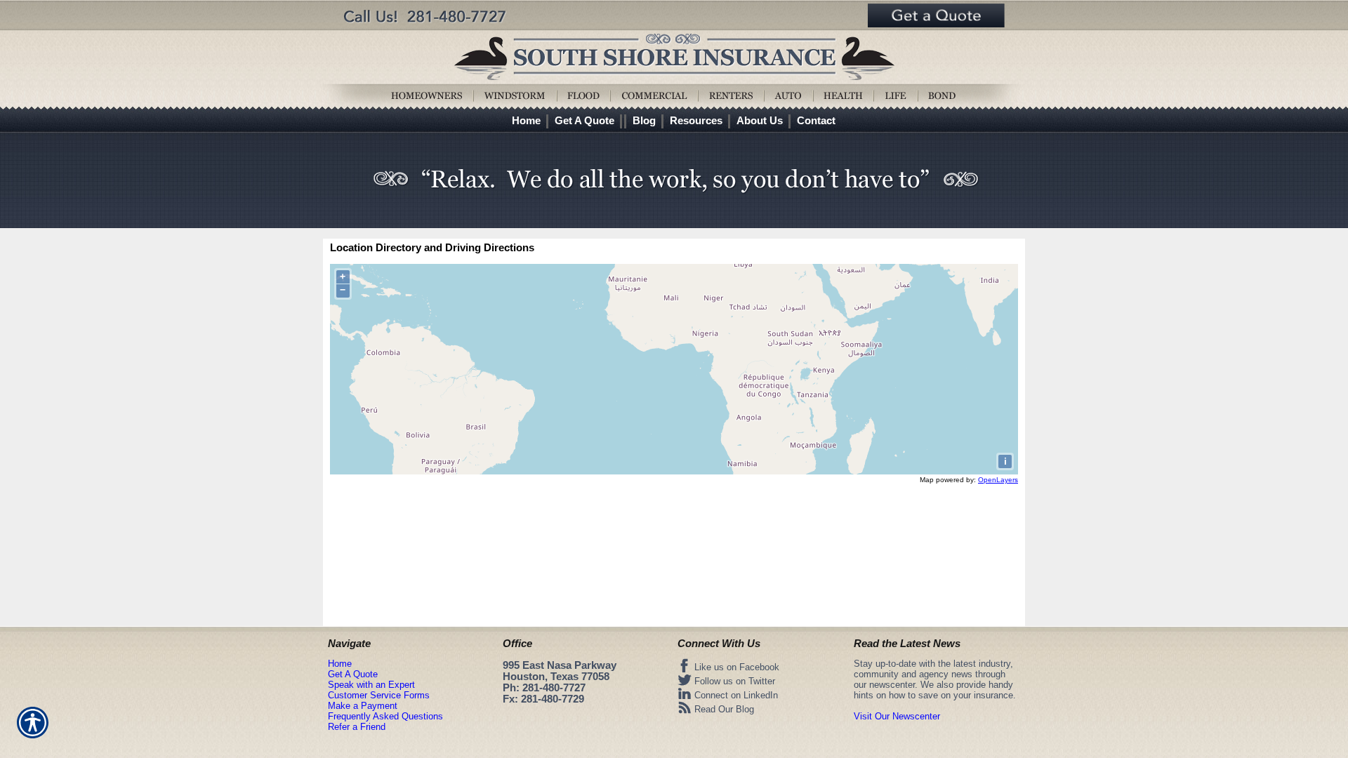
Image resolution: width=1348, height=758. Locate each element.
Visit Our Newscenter (897, 716)
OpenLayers (998, 480)
